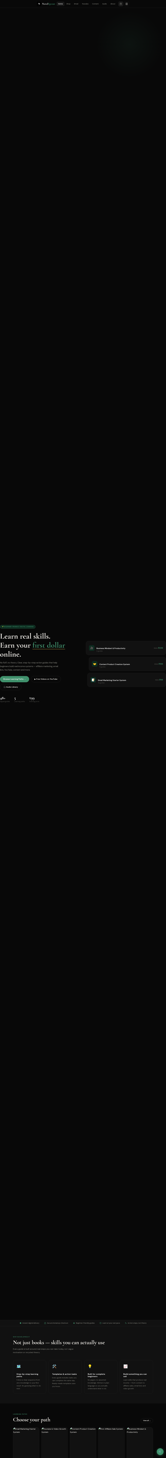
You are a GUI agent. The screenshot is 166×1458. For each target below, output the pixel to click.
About (112, 4)
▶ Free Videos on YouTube (45, 679)
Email (76, 4)
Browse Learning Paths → (14, 679)
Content (95, 4)
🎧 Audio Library (11, 687)
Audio (104, 4)
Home (60, 4)
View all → (147, 1420)
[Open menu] (126, 3)
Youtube (85, 4)
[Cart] (120, 3)
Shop (68, 4)
